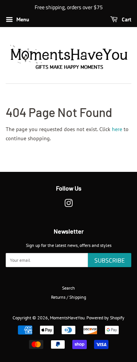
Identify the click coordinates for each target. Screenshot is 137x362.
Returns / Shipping (68, 297)
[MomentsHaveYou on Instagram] (68, 205)
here (117, 129)
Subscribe (109, 260)
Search (68, 288)
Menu (22, 19)
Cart (126, 19)
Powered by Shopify (105, 317)
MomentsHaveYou (67, 317)
